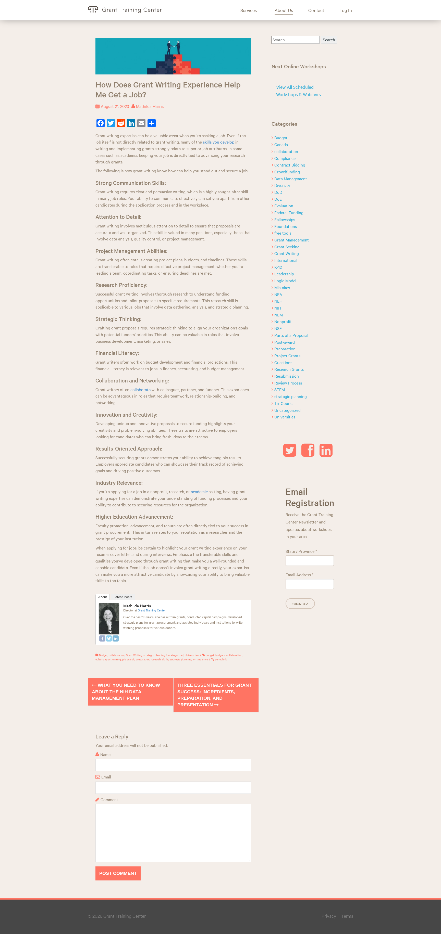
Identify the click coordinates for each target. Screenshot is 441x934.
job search (128, 659)
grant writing (113, 659)
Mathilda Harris (150, 106)
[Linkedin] (326, 454)
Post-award (284, 342)
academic (199, 491)
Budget (103, 655)
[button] (252, 10)
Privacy (329, 916)
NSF (278, 328)
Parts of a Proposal (291, 335)
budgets (220, 655)
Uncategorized (174, 655)
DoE (278, 199)
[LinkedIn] (116, 638)
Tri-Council (284, 403)
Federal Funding (288, 212)
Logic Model (285, 280)
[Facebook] (102, 638)
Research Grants (289, 369)
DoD (278, 192)
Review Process (288, 383)
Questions (283, 362)
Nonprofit (283, 321)
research (156, 659)
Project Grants (287, 355)
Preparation (285, 348)
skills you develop (218, 142)
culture (99, 659)
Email (106, 776)
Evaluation (283, 205)
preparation (143, 659)
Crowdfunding (287, 171)
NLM (278, 314)
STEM (279, 389)
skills (165, 659)
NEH (278, 301)
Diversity (282, 185)
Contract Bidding (289, 165)
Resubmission (286, 376)
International (285, 260)
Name (105, 754)
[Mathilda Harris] (109, 618)
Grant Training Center (152, 610)
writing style (200, 659)
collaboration (117, 655)
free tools (282, 233)
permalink (220, 659)
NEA (278, 294)
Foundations (285, 226)
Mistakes (282, 287)
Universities (192, 655)
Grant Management (291, 239)
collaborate (140, 389)
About (102, 597)
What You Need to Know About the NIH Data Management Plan (126, 692)
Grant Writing (134, 655)
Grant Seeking (287, 246)
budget (210, 655)
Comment (109, 799)
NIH (277, 308)
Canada (281, 144)
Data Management (290, 178)
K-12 (278, 267)
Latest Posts (123, 597)
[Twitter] (109, 638)
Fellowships (284, 219)
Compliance (285, 158)
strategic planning (154, 655)
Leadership (284, 273)
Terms (347, 916)
